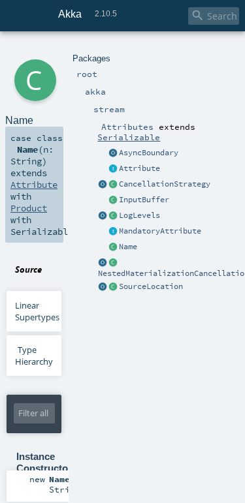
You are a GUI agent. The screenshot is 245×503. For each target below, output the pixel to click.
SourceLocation (151, 286)
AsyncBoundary (148, 152)
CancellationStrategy (164, 184)
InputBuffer (144, 199)
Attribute (139, 168)
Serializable (128, 137)
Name (128, 246)
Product (28, 208)
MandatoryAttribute (160, 231)
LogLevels (139, 215)
